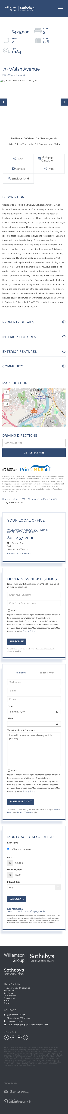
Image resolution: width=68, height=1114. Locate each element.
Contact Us (12, 554)
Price (9, 857)
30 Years (14, 849)
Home (5, 499)
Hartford (44, 499)
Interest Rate (13, 882)
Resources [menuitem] (9, 998)
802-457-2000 (20, 537)
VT (23, 499)
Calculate (16, 898)
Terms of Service (24, 812)
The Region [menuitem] (10, 995)
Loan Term (12, 843)
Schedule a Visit (47, 673)
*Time (10, 718)
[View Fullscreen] (6, 404)
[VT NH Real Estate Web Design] (34, 1101)
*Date (9, 706)
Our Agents (25, 554)
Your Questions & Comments (21, 730)
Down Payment (14, 869)
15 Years (27, 849)
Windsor (32, 499)
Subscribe (16, 641)
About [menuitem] (7, 1000)
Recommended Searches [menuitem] (17, 988)
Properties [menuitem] (9, 990)
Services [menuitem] (8, 993)
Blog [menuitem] (6, 1003)
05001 (54, 499)
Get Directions (34, 452)
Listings (15, 499)
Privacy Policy (29, 631)
